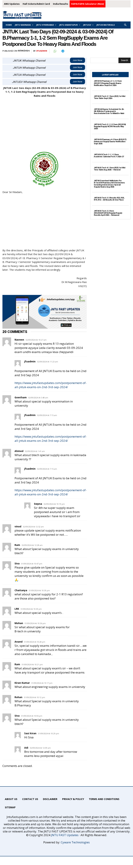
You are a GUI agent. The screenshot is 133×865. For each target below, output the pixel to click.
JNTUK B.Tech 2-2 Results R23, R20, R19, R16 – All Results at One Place (109, 199)
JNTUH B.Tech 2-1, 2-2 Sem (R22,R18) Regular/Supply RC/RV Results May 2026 (110, 126)
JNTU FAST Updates (64, 835)
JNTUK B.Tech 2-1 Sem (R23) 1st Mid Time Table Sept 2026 (109, 97)
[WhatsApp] (54, 51)
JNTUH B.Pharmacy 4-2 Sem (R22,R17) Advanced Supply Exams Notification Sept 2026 (110, 141)
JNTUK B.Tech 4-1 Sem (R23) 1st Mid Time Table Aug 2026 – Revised (109, 169)
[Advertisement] (44, 126)
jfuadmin (41, 51)
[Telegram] (62, 51)
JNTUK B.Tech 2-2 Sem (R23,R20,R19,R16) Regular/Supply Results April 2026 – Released (108, 213)
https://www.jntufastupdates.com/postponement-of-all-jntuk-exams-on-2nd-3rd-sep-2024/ (51, 385)
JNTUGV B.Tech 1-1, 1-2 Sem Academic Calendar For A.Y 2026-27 (109, 155)
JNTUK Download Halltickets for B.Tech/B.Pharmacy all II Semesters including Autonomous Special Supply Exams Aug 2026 (109, 184)
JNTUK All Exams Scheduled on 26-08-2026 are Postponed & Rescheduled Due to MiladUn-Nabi (109, 111)
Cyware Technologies (75, 842)
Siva (17, 715)
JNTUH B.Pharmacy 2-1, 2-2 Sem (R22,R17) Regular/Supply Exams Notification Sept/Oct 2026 (108, 83)
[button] (125, 25)
